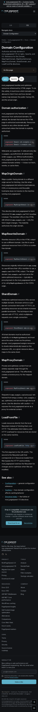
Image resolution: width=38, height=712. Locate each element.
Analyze (23, 563)
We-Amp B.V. (6, 692)
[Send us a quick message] (34, 708)
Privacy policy (14, 677)
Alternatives (6, 616)
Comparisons (6, 619)
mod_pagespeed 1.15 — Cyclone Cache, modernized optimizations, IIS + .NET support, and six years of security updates (19, 4)
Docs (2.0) (5, 587)
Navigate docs (7, 30)
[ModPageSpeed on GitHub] (3, 554)
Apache (14, 79)
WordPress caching (8, 603)
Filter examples (26, 573)
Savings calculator (27, 576)
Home (4, 40)
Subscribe (19, 682)
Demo (23, 569)
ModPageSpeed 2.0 (9, 563)
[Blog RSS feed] (6, 554)
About (23, 587)
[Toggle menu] (34, 11)
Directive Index (11, 497)
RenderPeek (25, 566)
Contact (23, 591)
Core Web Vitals (7, 622)
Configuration (10, 483)
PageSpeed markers (9, 629)
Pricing (4, 575)
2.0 (11, 25)
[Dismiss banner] (35, 4)
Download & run (14, 523)
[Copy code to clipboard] (33, 142)
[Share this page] (34, 701)
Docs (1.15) (5, 591)
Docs (26, 40)
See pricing (28, 523)
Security (4, 645)
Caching (8, 490)
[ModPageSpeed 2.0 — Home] (13, 11)
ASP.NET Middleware (9, 594)
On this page (8, 70)
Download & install (8, 579)
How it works (6, 626)
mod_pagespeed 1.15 (15, 40)
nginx (5, 79)
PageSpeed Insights (9, 607)
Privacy (4, 641)
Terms (4, 638)
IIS (21, 79)
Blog (22, 594)
